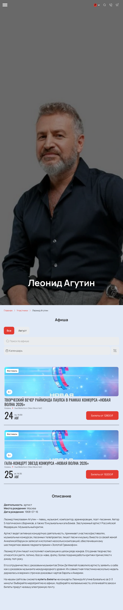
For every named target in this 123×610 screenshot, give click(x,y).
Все (9, 330)
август (22, 330)
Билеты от (102, 415)
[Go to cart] (117, 5)
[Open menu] (5, 5)
